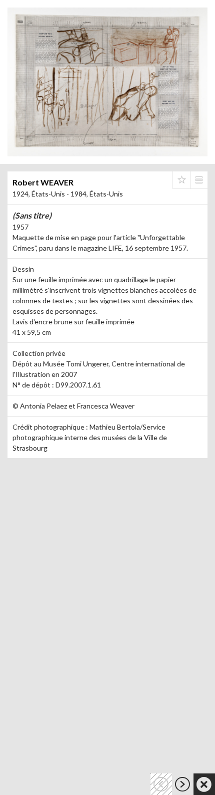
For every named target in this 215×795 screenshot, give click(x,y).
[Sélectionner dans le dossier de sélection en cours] (181, 179)
